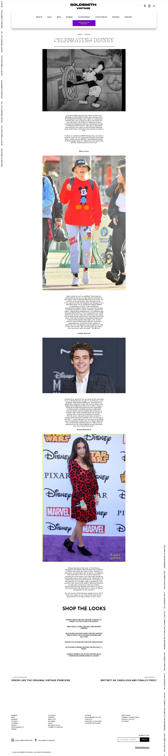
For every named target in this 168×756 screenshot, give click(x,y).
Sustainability (17, 727)
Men (59, 17)
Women (69, 17)
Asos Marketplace (93, 717)
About (14, 725)
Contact (88, 719)
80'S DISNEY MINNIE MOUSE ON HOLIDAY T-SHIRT (84, 648)
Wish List (52, 719)
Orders (51, 717)
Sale (49, 17)
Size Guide (126, 715)
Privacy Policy (128, 719)
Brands (115, 17)
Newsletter (144, 735)
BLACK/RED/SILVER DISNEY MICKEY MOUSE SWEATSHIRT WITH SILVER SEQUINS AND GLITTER (84, 635)
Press (13, 729)
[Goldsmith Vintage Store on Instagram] (12, 740)
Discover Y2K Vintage (84, 23)
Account (52, 715)
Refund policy (54, 725)
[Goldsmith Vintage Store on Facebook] (35, 740)
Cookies (125, 721)
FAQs (50, 723)
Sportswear (101, 17)
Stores (14, 721)
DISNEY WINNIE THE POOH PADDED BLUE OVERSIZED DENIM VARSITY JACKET (84, 655)
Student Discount (93, 723)
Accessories (84, 17)
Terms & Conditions (130, 717)
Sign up (144, 739)
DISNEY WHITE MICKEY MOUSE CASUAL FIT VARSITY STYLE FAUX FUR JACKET (84, 620)
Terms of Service (55, 727)
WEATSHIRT (98, 642)
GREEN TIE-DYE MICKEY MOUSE (78, 642)
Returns (51, 721)
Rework (128, 17)
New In (39, 17)
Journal (15, 723)
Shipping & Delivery (93, 721)
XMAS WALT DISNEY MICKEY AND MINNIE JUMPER (84, 627)
